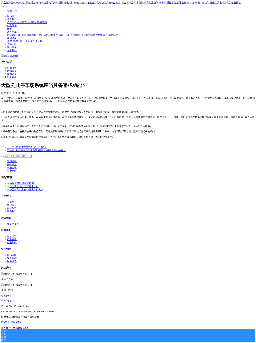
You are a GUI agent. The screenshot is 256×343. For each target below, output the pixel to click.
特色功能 (6, 249)
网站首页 (12, 16)
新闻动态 (12, 74)
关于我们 (6, 196)
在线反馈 (12, 208)
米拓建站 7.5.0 (20, 327)
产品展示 (6, 217)
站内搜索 (12, 261)
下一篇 (36, 150)
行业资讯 (12, 77)
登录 (9, 10)
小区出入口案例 (35, 189)
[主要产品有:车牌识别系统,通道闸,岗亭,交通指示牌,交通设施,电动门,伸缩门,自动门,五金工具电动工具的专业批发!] (128, 2)
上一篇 (27, 147)
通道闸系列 (13, 224)
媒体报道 (12, 164)
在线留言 (12, 205)
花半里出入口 (31, 186)
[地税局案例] (14, 183)
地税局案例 (28, 183)
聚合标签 (12, 258)
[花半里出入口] (15, 186)
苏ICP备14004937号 (11, 322)
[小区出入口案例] (17, 189)
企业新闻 (12, 171)
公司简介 (12, 202)
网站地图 (12, 255)
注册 (14, 10)
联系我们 (12, 211)
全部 (9, 28)
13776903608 (7, 301)
